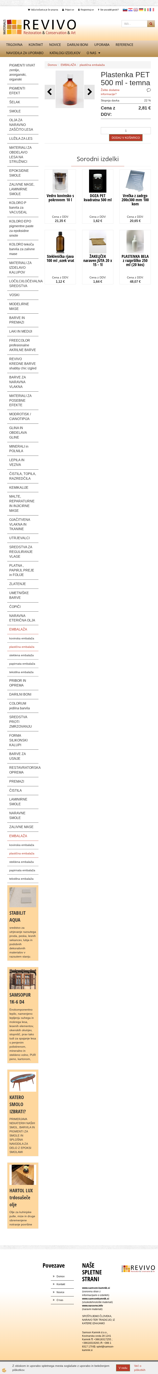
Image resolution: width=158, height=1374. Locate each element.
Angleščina (136, 9)
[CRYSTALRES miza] (22, 1081)
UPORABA (101, 44)
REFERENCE (124, 44)
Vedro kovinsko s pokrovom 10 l (60, 197)
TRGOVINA (14, 44)
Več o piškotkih (139, 1368)
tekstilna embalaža (21, 672)
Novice (55, 44)
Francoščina (152, 9)
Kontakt (36, 44)
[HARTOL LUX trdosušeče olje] (22, 1174)
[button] (89, 92)
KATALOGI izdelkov (65, 53)
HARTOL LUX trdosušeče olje (21, 1197)
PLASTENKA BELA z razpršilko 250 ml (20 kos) (135, 260)
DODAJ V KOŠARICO (126, 137)
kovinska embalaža (21, 638)
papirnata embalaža (22, 663)
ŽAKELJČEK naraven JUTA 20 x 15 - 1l (97, 260)
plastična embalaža (21, 646)
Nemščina (141, 9)
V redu (123, 1367)
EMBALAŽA (68, 64)
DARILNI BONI (77, 44)
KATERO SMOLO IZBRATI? (17, 1104)
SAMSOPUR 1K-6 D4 (20, 998)
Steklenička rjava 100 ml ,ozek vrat (60, 258)
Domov (52, 64)
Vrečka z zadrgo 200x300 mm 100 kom (135, 200)
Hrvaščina (130, 9)
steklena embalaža (21, 655)
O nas (91, 53)
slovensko (125, 9)
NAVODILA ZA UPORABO (24, 53)
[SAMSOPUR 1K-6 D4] (22, 979)
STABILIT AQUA (17, 916)
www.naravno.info (92, 1305)
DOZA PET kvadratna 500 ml (98, 197)
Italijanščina (146, 9)
